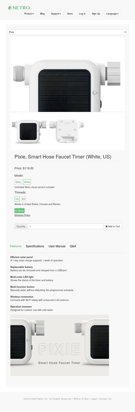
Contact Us (105, 398)
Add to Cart (114, 226)
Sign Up (96, 13)
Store (70, 13)
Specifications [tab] (35, 246)
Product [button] (28, 13)
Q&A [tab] (73, 246)
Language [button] (111, 13)
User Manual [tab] (57, 246)
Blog (42, 13)
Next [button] (119, 83)
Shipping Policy (22, 215)
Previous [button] (16, 83)
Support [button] (55, 13)
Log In (82, 13)
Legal (94, 398)
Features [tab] (15, 246)
